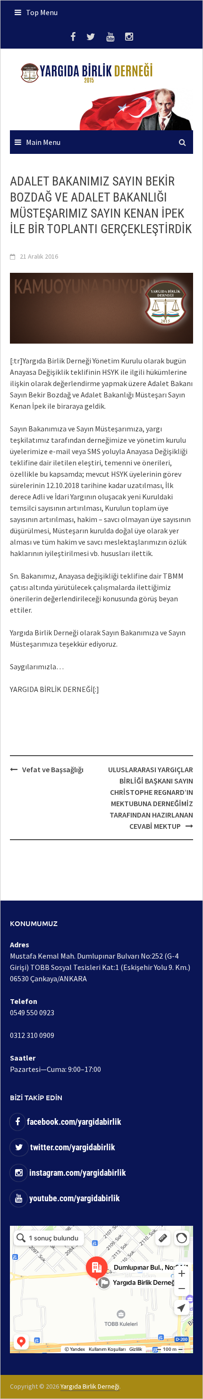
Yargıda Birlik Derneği (89, 1386)
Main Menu (43, 142)
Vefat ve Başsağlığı (53, 769)
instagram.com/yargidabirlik (76, 1173)
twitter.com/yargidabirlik (71, 1147)
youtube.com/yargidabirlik (73, 1198)
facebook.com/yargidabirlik (73, 1122)
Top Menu (42, 12)
